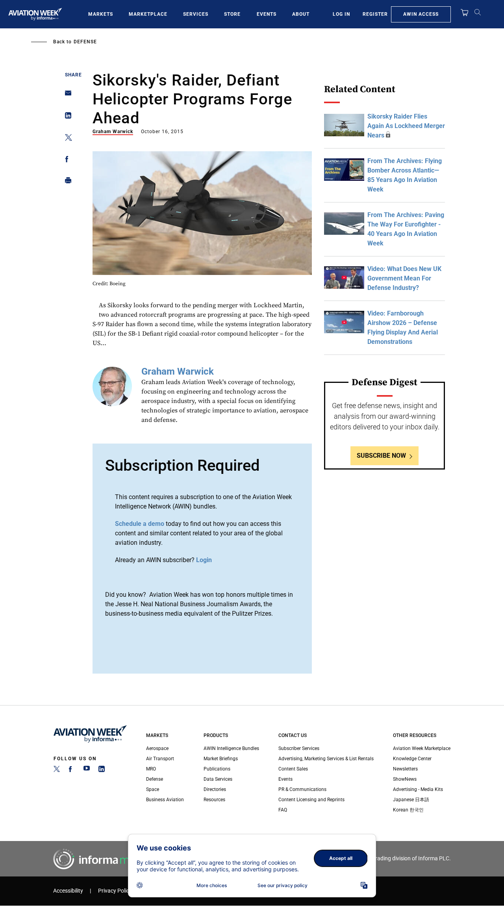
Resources (214, 799)
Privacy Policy (115, 890)
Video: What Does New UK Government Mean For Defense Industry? (404, 278)
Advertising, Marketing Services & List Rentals (326, 758)
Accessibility (68, 890)
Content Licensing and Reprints (311, 799)
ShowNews (405, 779)
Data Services (218, 779)
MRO (151, 769)
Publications (217, 769)
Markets (100, 14)
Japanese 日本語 (411, 799)
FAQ (282, 810)
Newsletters (405, 769)
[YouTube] (86, 770)
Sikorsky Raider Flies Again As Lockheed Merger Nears (406, 126)
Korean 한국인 (408, 810)
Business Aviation (165, 799)
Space (152, 789)
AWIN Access (421, 14)
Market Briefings (221, 758)
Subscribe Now (381, 455)
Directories (215, 789)
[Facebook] (72, 770)
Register (375, 14)
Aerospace (157, 748)
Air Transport (160, 758)
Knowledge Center (412, 758)
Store (232, 14)
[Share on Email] (66, 95)
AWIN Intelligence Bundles (231, 748)
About (300, 14)
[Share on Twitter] (66, 139)
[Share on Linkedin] (66, 117)
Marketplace (148, 14)
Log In (341, 14)
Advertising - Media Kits (418, 789)
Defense (85, 42)
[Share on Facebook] (66, 160)
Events (266, 14)
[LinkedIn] (101, 770)
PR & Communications (302, 789)
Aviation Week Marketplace (421, 748)
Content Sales (293, 769)
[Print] (66, 182)
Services (195, 14)
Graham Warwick (113, 131)
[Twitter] (57, 770)
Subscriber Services (298, 748)
